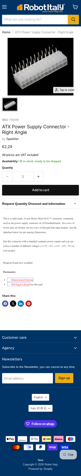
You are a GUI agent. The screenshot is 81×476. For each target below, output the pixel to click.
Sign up (64, 378)
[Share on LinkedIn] (21, 303)
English (38, 397)
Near (40, 460)
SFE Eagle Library (20, 284)
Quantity (7, 167)
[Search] (73, 19)
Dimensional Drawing (22, 279)
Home (6, 32)
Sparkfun (12, 139)
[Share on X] (13, 303)
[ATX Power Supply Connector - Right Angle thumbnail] (9, 104)
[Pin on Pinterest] (29, 303)
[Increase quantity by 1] (39, 176)
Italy (38, 408)
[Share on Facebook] (5, 303)
